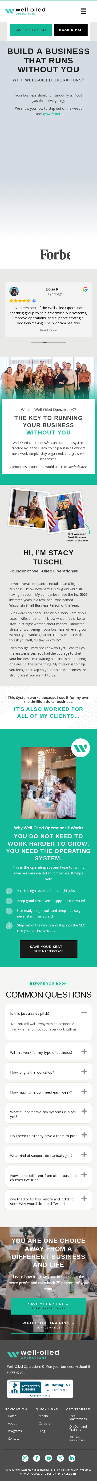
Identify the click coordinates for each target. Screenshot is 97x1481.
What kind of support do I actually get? (41, 1155)
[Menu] (83, 11)
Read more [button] (48, 330)
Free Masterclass (78, 1417)
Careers (44, 1423)
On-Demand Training (78, 1428)
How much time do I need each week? (41, 1092)
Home (12, 1416)
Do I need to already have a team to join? (43, 1135)
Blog (42, 1431)
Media (43, 1416)
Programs (15, 1431)
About (12, 1423)
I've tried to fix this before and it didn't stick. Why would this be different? (41, 1201)
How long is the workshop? (32, 1072)
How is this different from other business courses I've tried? (43, 1177)
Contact (13, 1438)
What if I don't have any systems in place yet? (43, 1114)
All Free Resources (77, 1438)
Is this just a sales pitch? (30, 1013)
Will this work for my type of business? (41, 1052)
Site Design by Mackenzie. (59, 1473)
